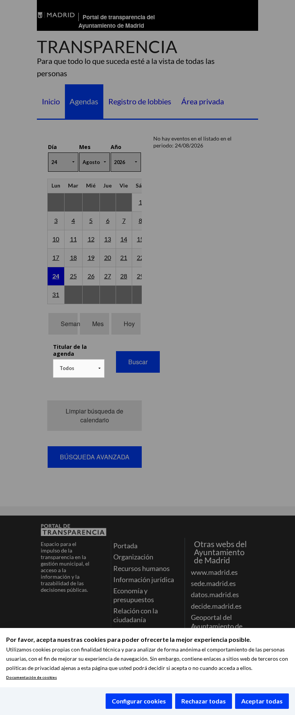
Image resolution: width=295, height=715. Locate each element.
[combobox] (78, 368)
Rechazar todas (203, 701)
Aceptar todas (262, 701)
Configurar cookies (139, 701)
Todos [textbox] (67, 368)
